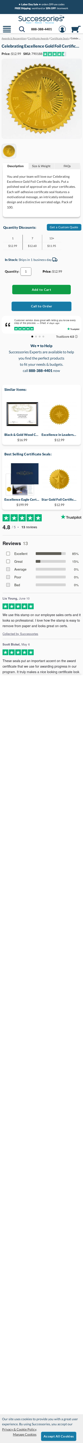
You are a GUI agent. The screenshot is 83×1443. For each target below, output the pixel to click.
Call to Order (41, 306)
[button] (7, 32)
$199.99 (22, 501)
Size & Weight (41, 166)
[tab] (16, 166)
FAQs (67, 166)
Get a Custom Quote (64, 227)
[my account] (62, 32)
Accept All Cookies (59, 1436)
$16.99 (22, 437)
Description (15, 166)
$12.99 (59, 437)
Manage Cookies (24, 1434)
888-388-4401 (41, 29)
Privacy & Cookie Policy (19, 1429)
